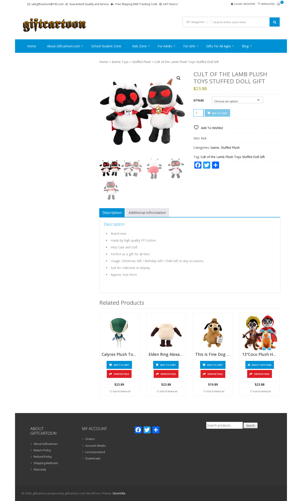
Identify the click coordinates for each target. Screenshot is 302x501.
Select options (261, 365)
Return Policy (42, 450)
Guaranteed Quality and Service (89, 4)
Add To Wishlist (122, 391)
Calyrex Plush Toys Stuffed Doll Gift (119, 354)
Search (250, 425)
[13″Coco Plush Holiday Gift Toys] (259, 333)
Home (31, 46)
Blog (245, 46)
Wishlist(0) (268, 4)
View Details (121, 374)
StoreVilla (119, 493)
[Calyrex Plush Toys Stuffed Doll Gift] (119, 333)
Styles (198, 100)
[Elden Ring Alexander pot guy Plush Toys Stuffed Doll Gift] (166, 333)
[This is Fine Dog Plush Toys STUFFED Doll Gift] (212, 333)
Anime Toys (120, 62)
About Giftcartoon (45, 444)
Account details (95, 446)
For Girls (189, 46)
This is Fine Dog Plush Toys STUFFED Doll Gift (212, 354)
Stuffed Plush (141, 62)
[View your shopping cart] (278, 4)
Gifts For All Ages (218, 46)
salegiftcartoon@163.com (47, 4)
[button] (179, 78)
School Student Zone (106, 46)
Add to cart (220, 113)
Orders (90, 439)
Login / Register (244, 4)
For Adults (165, 46)
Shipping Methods (46, 463)
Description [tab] (112, 212)
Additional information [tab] (147, 212)
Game (214, 147)
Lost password (95, 452)
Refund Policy (43, 457)
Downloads (93, 458)
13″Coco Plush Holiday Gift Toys (259, 354)
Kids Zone (139, 46)
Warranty (40, 469)
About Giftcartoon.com (63, 46)
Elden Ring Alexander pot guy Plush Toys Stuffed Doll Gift (166, 354)
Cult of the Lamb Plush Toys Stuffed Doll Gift (233, 157)
